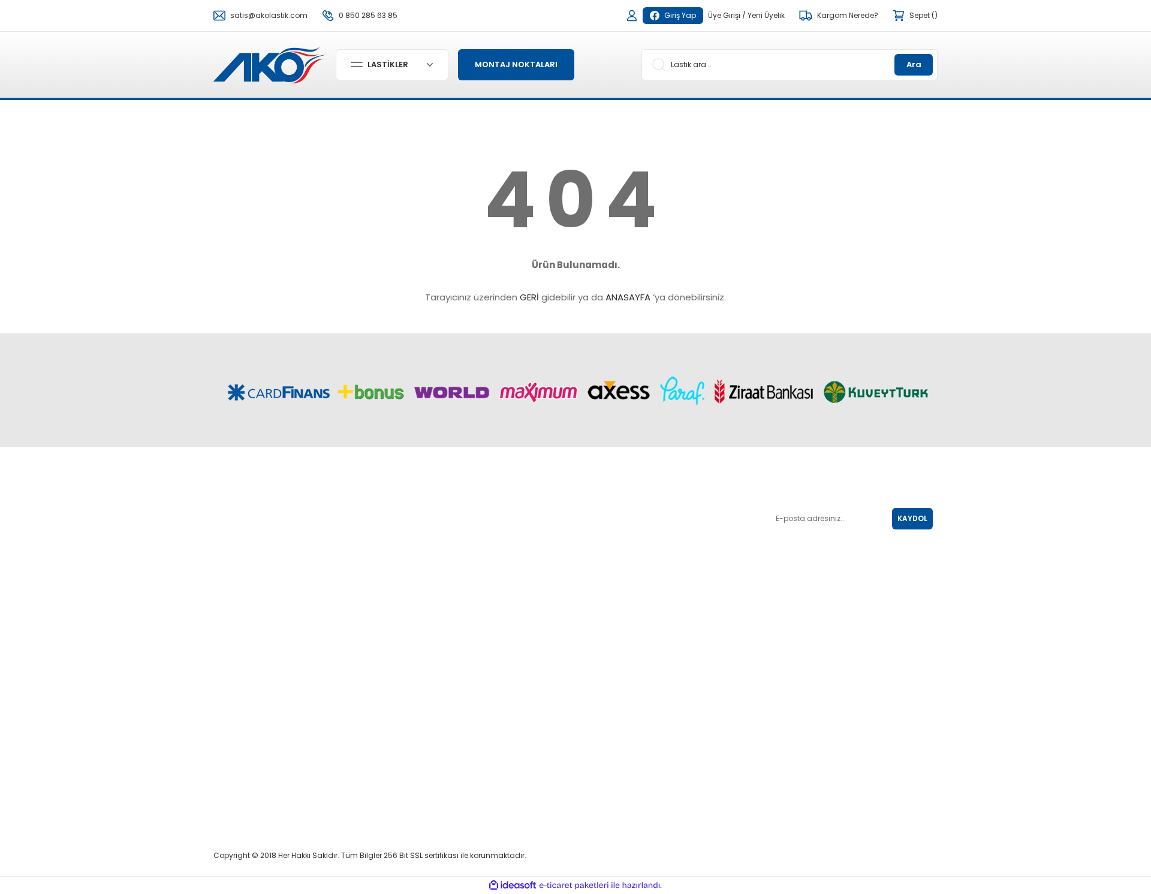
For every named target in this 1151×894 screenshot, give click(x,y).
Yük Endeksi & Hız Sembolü (628, 509)
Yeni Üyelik (766, 15)
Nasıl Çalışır (479, 653)
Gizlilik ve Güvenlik (613, 576)
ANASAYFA (627, 297)
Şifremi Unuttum (487, 559)
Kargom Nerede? (488, 704)
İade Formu (479, 737)
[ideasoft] (513, 885)
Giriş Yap (680, 15)
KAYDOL (912, 518)
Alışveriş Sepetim (488, 670)
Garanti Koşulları (610, 542)
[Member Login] (632, 16)
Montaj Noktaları (487, 687)
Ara (913, 64)
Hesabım (474, 542)
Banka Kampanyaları (497, 720)
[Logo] (269, 64)
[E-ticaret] (574, 885)
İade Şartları (602, 525)
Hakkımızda (601, 653)
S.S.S (589, 593)
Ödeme (471, 798)
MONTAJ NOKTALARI (516, 64)
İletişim (592, 687)
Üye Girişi (724, 15)
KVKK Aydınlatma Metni (622, 559)
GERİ (529, 297)
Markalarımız (604, 670)
